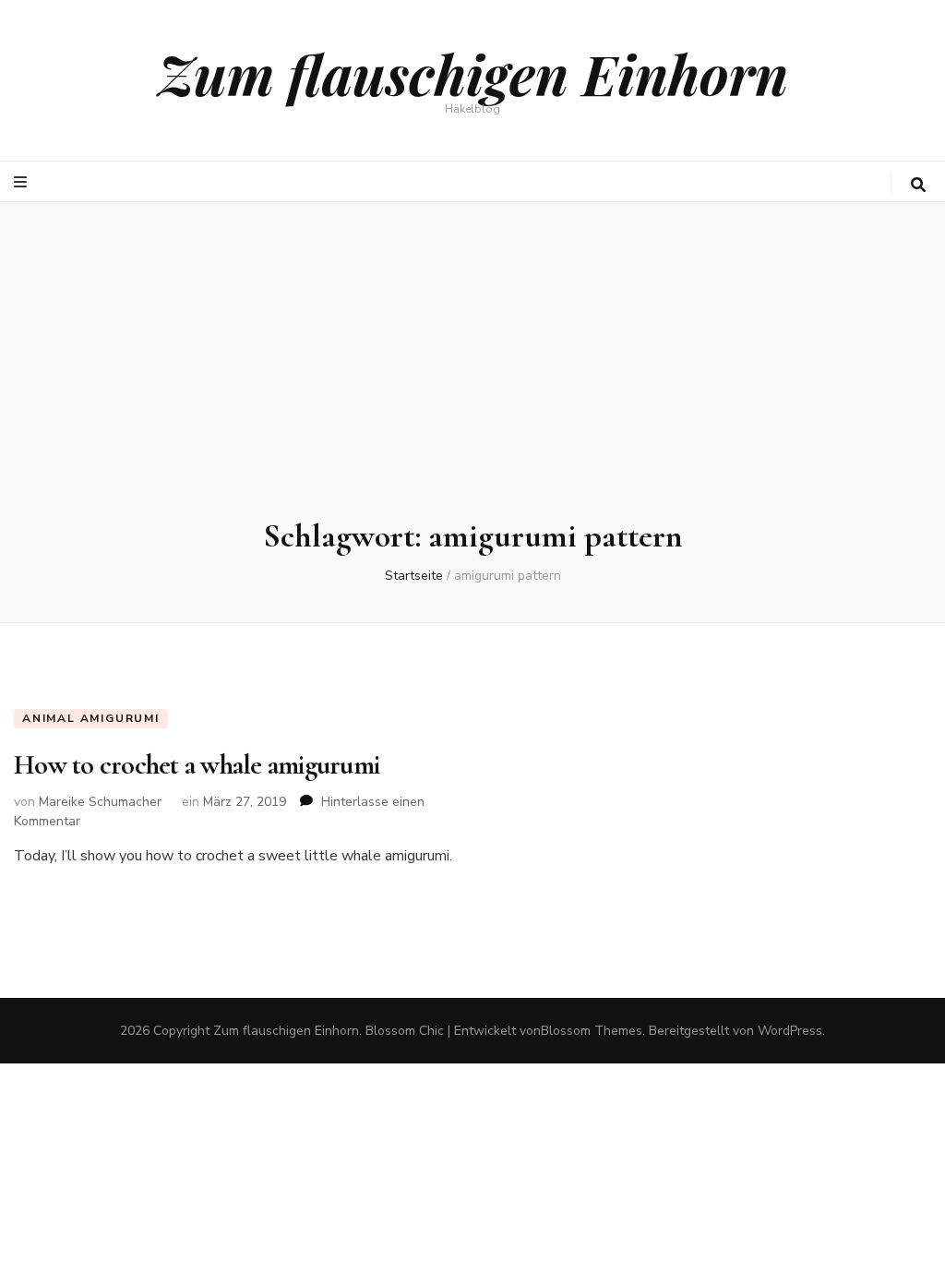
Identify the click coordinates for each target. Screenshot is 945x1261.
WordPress (790, 1030)
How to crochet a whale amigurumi (196, 765)
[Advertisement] (472, 377)
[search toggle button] (918, 185)
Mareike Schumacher (100, 802)
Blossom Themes (591, 1030)
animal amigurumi (91, 718)
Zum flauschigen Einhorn (473, 73)
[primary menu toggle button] (22, 182)
